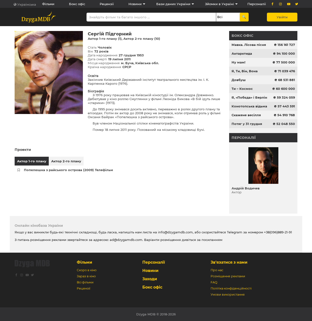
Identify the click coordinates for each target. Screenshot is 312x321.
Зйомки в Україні (219, 4)
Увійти (282, 17)
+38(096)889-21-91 (278, 232)
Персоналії (256, 4)
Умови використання (228, 294)
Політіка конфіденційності (231, 288)
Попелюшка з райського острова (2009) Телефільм (68, 170)
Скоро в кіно (87, 270)
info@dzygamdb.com (175, 232)
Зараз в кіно (86, 276)
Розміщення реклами (228, 276)
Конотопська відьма (249, 106)
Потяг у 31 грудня (247, 124)
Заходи (149, 279)
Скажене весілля (246, 115)
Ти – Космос (242, 89)
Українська (26, 4)
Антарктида (242, 53)
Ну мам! (238, 62)
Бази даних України (173, 4)
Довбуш (239, 80)
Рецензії (107, 4)
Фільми (48, 4)
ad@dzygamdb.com (126, 240)
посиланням (212, 240)
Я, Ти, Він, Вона (245, 71)
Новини (135, 4)
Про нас (217, 270)
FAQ (214, 282)
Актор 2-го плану (66, 161)
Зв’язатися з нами (229, 262)
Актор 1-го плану (31, 161)
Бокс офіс (77, 4)
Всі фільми (85, 282)
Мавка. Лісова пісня (249, 45)
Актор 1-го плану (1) (105, 39)
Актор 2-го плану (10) (141, 39)
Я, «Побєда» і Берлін (249, 97)
